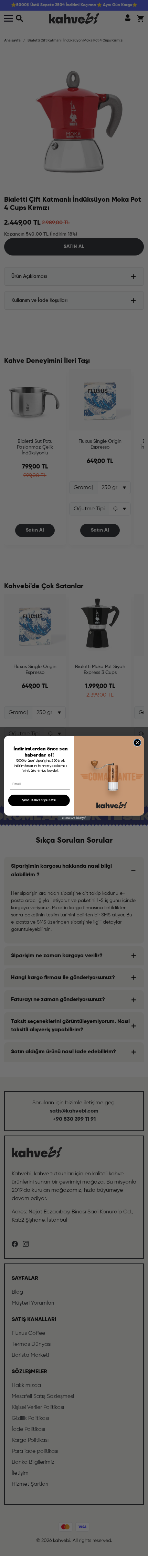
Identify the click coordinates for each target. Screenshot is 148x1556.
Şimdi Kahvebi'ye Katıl (39, 800)
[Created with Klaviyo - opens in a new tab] (74, 818)
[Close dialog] (137, 742)
